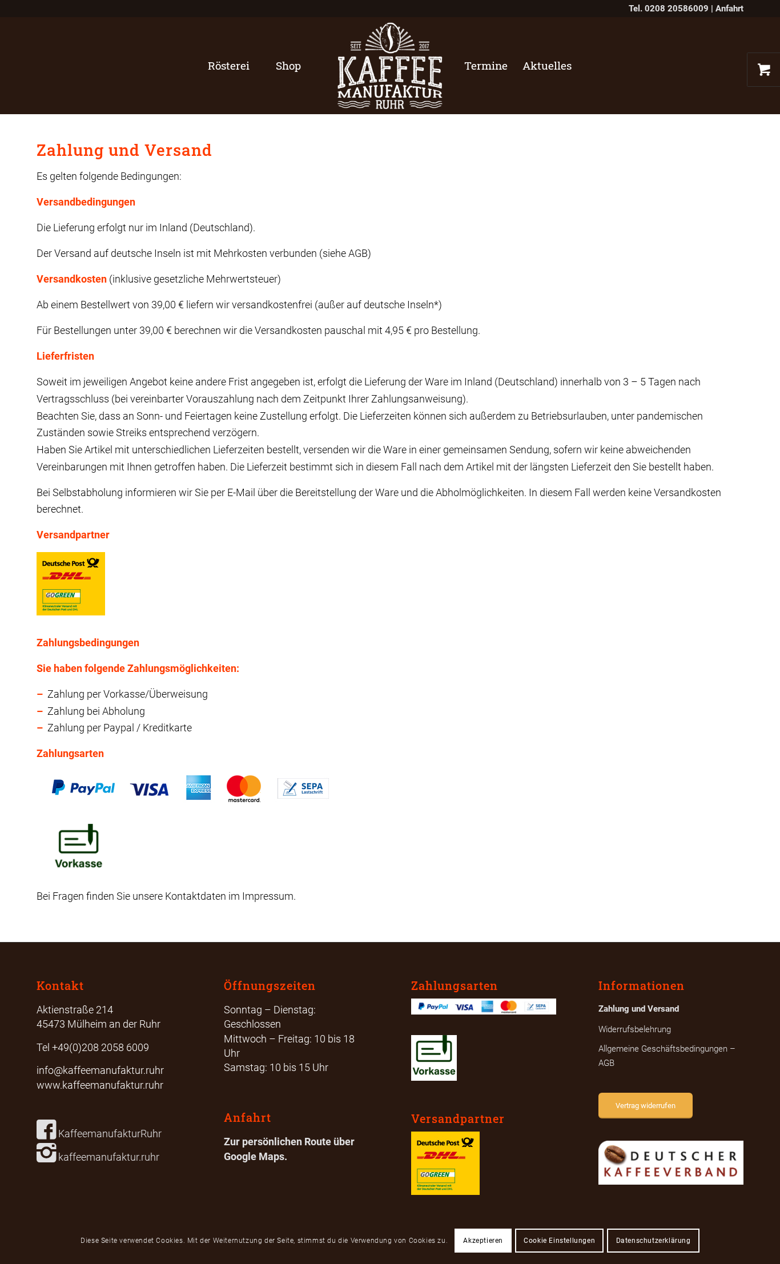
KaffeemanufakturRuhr (109, 1134)
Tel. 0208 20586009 (669, 8)
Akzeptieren (483, 1241)
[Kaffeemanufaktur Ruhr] (390, 65)
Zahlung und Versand (638, 1009)
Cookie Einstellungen (559, 1241)
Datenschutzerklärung (653, 1241)
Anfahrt (729, 8)
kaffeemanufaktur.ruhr (107, 1157)
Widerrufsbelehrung (634, 1029)
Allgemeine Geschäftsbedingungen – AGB (666, 1056)
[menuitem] (228, 65)
